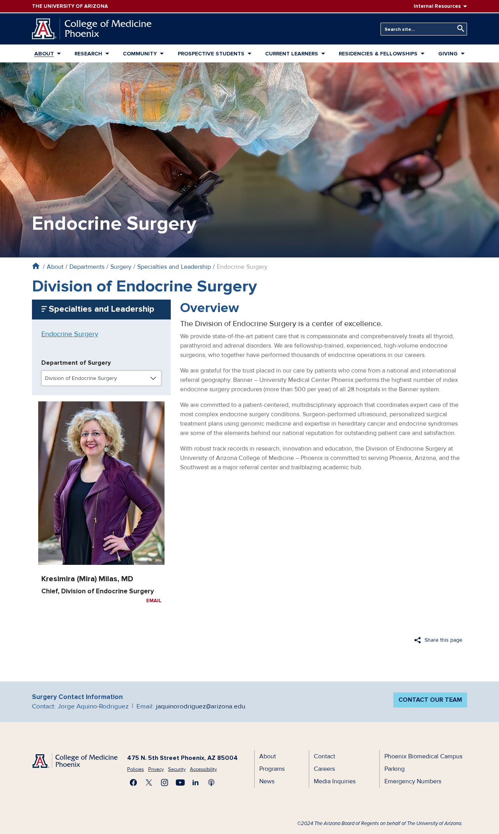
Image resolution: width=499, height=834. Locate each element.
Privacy (156, 769)
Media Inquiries (335, 781)
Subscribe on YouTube (180, 782)
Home (35, 266)
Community (140, 53)
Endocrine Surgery (69, 334)
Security (177, 769)
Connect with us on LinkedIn (195, 782)
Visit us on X (149, 782)
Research (88, 53)
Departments (86, 267)
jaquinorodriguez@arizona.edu (200, 706)
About (44, 53)
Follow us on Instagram (164, 782)
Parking (394, 769)
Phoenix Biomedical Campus (423, 756)
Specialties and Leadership (174, 267)
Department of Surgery (76, 363)
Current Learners (291, 53)
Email (153, 601)
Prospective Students (211, 53)
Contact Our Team (430, 700)
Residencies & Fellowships (378, 53)
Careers (324, 769)
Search (459, 28)
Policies (135, 769)
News (266, 781)
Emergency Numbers (412, 781)
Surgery (120, 267)
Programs (272, 769)
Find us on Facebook (133, 782)
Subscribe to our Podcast (211, 782)
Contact (324, 756)
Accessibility (203, 769)
